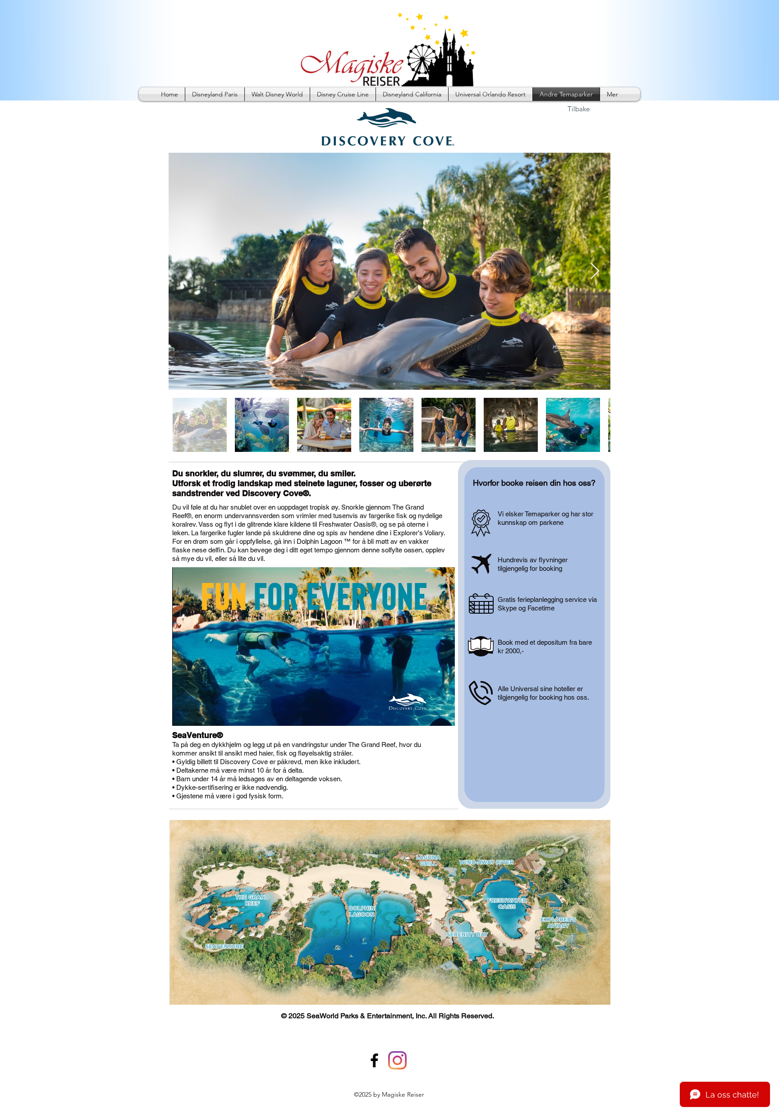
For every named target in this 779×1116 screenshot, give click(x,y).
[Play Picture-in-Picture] (427, 714)
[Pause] (184, 714)
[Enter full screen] (443, 714)
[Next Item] (595, 271)
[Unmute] (199, 714)
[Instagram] (397, 1060)
